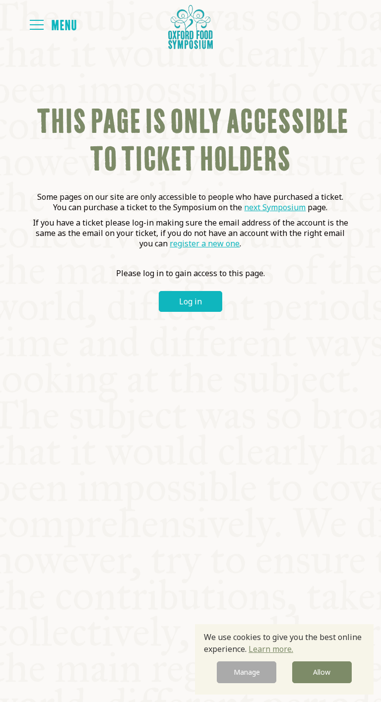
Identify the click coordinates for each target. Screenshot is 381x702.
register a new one (205, 243)
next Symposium (275, 207)
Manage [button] (247, 672)
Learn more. (271, 649)
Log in (190, 301)
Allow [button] (321, 672)
